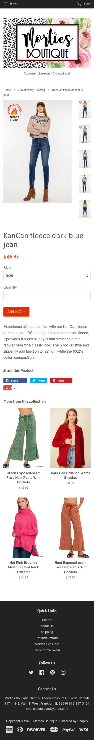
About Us (47, 625)
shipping (47, 631)
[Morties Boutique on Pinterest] (52, 673)
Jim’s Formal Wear (47, 650)
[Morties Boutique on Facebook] (41, 673)
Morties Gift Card (47, 644)
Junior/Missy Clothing (31, 90)
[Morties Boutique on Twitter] (31, 673)
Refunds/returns (47, 638)
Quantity (10, 287)
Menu (13, 3)
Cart (87, 3)
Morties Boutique (45, 721)
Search (47, 619)
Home (7, 90)
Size (7, 267)
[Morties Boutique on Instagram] (62, 673)
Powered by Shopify (73, 721)
